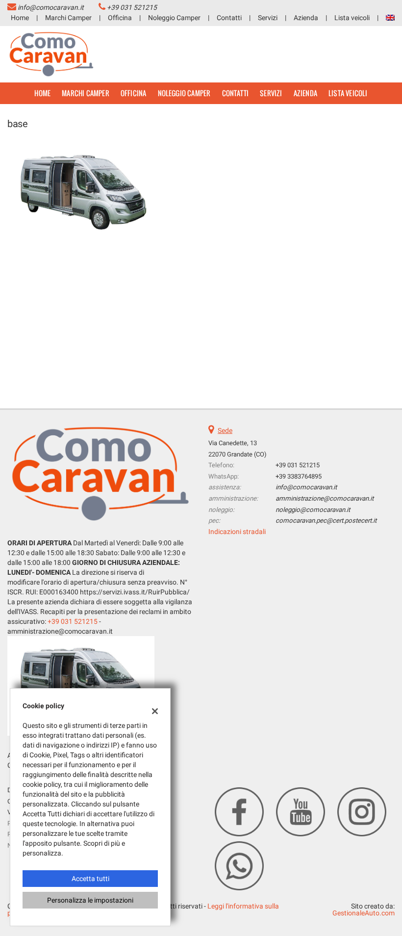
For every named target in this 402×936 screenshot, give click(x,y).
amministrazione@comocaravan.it (325, 498)
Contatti (229, 18)
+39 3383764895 (299, 476)
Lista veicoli (352, 18)
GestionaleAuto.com (363, 913)
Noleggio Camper (174, 18)
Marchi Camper (68, 18)
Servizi (267, 18)
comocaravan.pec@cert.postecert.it (326, 520)
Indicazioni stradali (237, 531)
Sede (225, 430)
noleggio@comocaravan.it (313, 509)
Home (20, 18)
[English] (390, 17)
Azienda (306, 18)
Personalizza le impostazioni (90, 900)
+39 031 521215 (132, 7)
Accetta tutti (90, 879)
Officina (120, 18)
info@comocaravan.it (51, 7)
